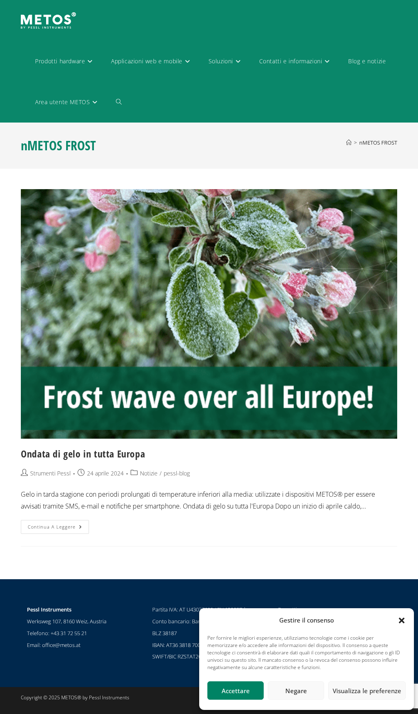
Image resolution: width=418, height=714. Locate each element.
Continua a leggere (58, 525)
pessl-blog (177, 473)
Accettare (236, 691)
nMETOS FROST (378, 142)
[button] (402, 620)
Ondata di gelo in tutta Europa (83, 453)
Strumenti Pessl (50, 473)
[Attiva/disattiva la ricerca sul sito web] (119, 102)
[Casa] (348, 142)
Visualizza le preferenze (367, 691)
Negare (296, 691)
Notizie (149, 473)
